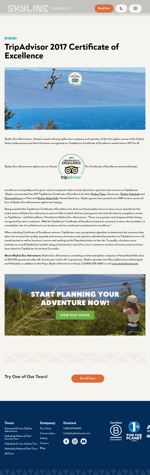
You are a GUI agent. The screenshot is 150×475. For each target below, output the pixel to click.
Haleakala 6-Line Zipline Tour (21, 443)
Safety (43, 438)
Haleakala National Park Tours (21, 448)
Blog (42, 448)
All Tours (9, 453)
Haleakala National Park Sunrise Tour (18, 437)
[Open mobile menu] (135, 8)
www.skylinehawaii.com (125, 263)
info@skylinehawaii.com (75, 433)
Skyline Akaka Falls (47, 198)
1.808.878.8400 (72, 428)
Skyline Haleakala (130, 194)
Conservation (47, 433)
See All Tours (87, 378)
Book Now (104, 8)
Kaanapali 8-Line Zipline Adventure (18, 429)
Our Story (45, 428)
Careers (44, 443)
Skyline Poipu (98, 194)
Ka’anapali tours (13, 198)
